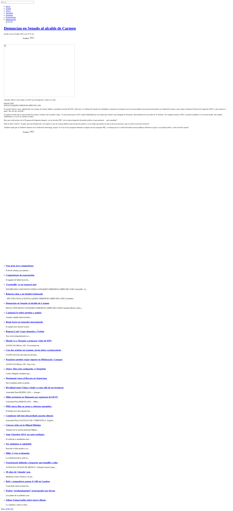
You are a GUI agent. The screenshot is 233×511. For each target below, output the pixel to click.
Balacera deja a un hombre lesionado (24, 294)
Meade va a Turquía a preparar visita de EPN (29, 340)
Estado (8, 9)
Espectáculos (11, 17)
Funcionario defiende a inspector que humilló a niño (32, 462)
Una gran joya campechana (19, 265)
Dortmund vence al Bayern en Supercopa (26, 378)
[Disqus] (116, 168)
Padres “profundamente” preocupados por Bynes (30, 490)
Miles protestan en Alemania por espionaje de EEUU (32, 397)
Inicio (8, 6)
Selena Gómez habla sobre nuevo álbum (26, 500)
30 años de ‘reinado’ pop (18, 472)
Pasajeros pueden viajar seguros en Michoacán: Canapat (34, 359)
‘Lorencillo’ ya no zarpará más (21, 284)
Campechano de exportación (20, 275)
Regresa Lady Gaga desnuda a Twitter (25, 331)
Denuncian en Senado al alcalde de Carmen (40, 28)
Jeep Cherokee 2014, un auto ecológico (25, 434)
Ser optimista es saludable (18, 444)
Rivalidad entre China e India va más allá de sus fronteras (35, 387)
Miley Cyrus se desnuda (17, 453)
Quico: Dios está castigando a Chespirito (26, 369)
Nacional (9, 13)
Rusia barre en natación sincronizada (24, 322)
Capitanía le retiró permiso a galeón (24, 312)
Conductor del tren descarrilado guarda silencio (29, 415)
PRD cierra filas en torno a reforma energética (29, 406)
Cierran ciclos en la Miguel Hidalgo (23, 425)
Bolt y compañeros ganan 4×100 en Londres (28, 481)
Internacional (11, 20)
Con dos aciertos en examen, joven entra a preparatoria (33, 350)
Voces (8, 11)
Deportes (9, 15)
